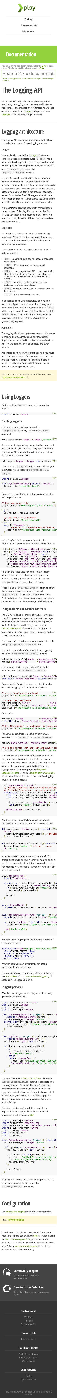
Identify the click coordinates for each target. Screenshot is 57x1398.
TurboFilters (11, 976)
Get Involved (28, 31)
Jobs (28, 1339)
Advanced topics (16, 1219)
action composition (30, 1078)
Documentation (28, 25)
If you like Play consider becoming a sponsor (31, 1293)
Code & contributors (28, 1354)
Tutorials (28, 1320)
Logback (6, 114)
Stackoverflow (21, 1278)
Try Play (28, 19)
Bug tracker (28, 1357)
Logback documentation (13, 377)
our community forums (26, 1246)
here (35, 1235)
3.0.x (42, 68)
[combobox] (28, 73)
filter (31, 1114)
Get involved (28, 1361)
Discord (35, 1275)
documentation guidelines (17, 1239)
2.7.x (44, 65)
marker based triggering (37, 976)
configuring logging (15, 1211)
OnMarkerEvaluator (11, 628)
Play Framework (28, 8)
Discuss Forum (21, 1275)
